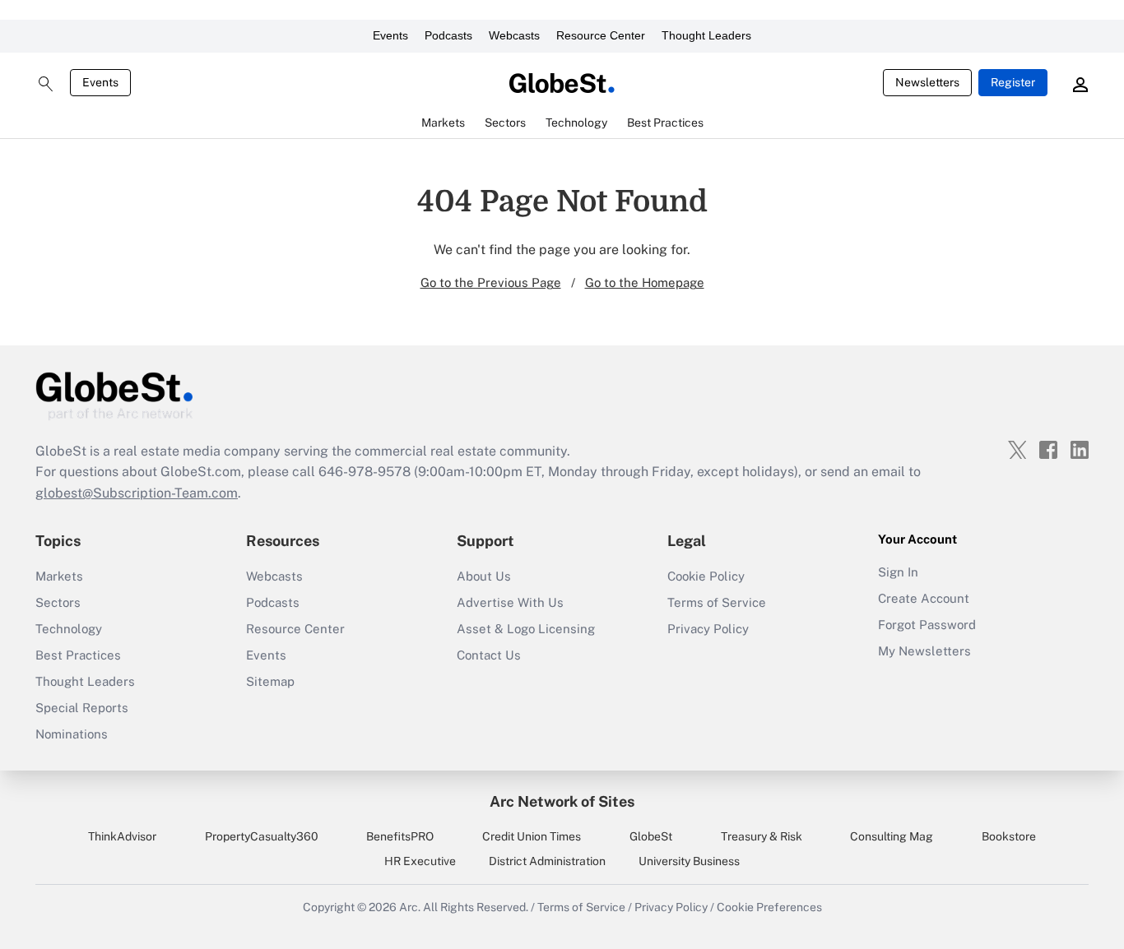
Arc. (409, 907)
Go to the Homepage (644, 282)
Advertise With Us (510, 602)
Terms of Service (716, 602)
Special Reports (81, 708)
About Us (484, 576)
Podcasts (448, 35)
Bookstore (1009, 836)
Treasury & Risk (761, 836)
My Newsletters (924, 651)
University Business (689, 861)
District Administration (547, 861)
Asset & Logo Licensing (526, 629)
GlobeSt (650, 836)
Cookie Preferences (769, 907)
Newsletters (927, 82)
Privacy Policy (708, 629)
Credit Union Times (531, 836)
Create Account (923, 598)
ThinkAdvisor (122, 836)
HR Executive (420, 861)
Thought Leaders (706, 35)
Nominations (71, 734)
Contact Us (489, 655)
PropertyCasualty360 (261, 836)
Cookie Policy (706, 576)
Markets (59, 576)
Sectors (58, 602)
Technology (68, 629)
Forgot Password (927, 625)
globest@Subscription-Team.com (136, 493)
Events (390, 35)
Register (1013, 82)
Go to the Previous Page (490, 282)
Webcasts (514, 35)
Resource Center (600, 35)
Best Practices (78, 655)
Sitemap (270, 681)
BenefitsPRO (400, 836)
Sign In (898, 572)
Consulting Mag (891, 836)
